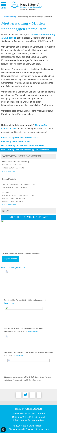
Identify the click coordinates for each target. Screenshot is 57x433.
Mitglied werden (10, 259)
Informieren (9, 303)
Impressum (44, 429)
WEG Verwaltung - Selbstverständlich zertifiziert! (22, 146)
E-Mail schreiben (9, 171)
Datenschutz (32, 429)
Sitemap (13, 429)
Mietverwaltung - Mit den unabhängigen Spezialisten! (35, 16)
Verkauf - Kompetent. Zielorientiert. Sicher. (20, 138)
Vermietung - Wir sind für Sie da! (15, 142)
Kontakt (21, 429)
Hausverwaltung (10, 16)
